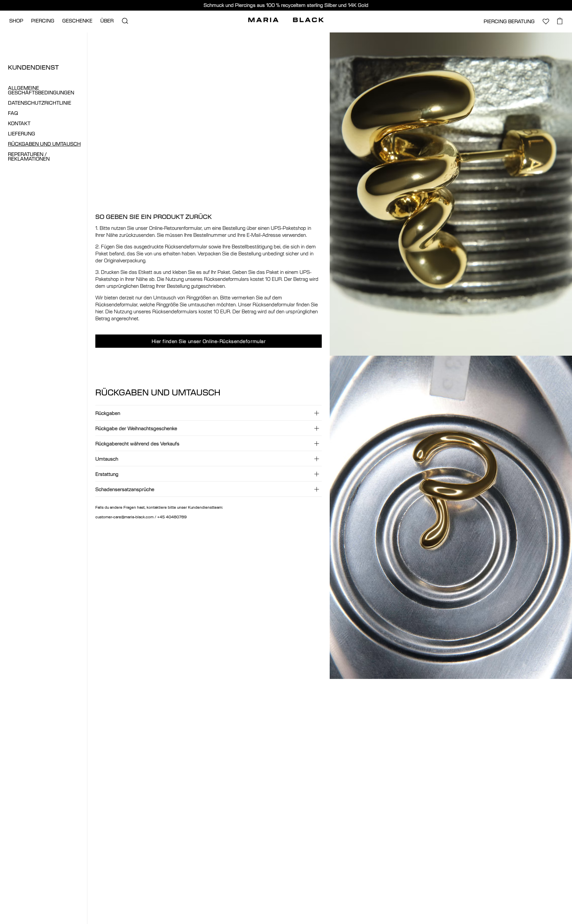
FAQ (13, 113)
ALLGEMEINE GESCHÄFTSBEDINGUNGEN (41, 90)
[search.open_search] (124, 21)
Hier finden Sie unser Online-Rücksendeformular (209, 341)
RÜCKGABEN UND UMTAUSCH (44, 143)
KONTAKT (19, 123)
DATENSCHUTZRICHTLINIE (39, 102)
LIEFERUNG (21, 133)
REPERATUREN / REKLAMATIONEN (29, 156)
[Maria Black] (286, 20)
